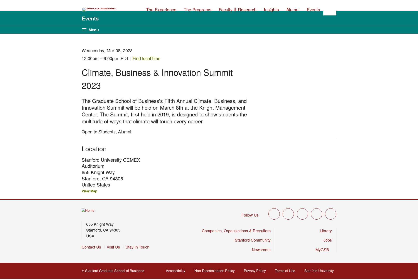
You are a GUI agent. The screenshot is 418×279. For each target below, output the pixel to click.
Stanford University (320, 270)
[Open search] (329, 8)
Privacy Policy (256, 270)
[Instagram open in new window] (302, 214)
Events (90, 18)
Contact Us (91, 247)
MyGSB (323, 249)
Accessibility (177, 270)
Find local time (148, 58)
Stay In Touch (137, 247)
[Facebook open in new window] (288, 214)
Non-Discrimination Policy (215, 270)
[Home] (88, 210)
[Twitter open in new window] (274, 214)
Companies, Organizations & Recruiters (236, 230)
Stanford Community (253, 240)
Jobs (328, 240)
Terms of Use (286, 270)
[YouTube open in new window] (316, 214)
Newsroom (261, 249)
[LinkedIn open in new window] (330, 214)
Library (326, 230)
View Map (89, 190)
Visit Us (113, 247)
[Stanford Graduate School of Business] (99, 10)
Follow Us (250, 215)
